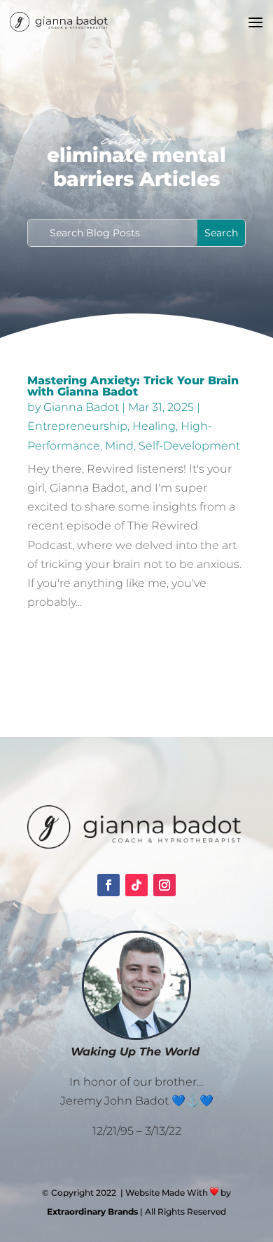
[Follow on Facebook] (108, 885)
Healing (154, 426)
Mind (119, 445)
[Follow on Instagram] (164, 885)
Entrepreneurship (77, 426)
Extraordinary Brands (92, 1211)
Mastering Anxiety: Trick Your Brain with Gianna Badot (133, 386)
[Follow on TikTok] (136, 885)
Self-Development (189, 445)
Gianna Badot (81, 407)
